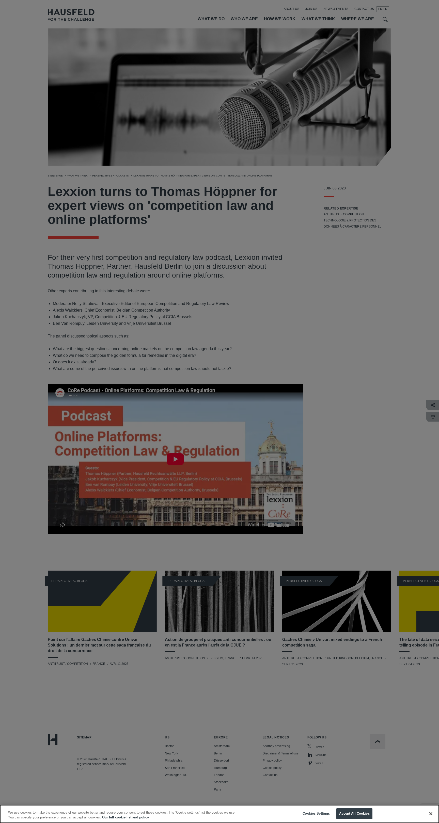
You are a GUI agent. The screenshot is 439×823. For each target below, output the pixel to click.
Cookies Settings (316, 813)
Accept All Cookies (354, 813)
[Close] (430, 813)
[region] (219, 814)
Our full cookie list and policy (125, 817)
